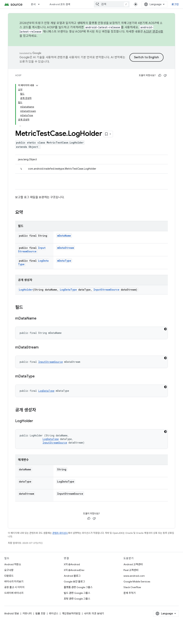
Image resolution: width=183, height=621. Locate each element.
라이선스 (53, 613)
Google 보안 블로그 (74, 581)
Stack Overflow (132, 587)
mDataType (64, 260)
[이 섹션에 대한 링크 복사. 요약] (26, 213)
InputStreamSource (32, 249)
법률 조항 (40, 613)
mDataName (64, 235)
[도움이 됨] (159, 75)
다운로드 (9, 575)
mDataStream (65, 247)
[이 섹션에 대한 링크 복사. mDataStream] (42, 347)
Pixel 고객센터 (130, 570)
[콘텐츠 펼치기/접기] (37, 85)
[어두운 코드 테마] (165, 329)
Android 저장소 (12, 564)
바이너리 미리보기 (13, 581)
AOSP (18, 75)
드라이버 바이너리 (13, 593)
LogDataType (68, 289)
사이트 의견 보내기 (94, 613)
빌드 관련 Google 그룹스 (77, 593)
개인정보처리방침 (71, 613)
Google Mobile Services (136, 581)
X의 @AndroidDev (74, 570)
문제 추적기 (129, 593)
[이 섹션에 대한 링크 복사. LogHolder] (36, 421)
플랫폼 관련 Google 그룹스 (78, 587)
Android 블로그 (72, 575)
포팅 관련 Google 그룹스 (77, 598)
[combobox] (112, 4)
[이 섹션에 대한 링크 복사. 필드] (26, 308)
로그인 (175, 4)
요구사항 (9, 570)
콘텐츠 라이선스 (60, 533)
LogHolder (26, 289)
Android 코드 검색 (60, 4)
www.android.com (134, 575)
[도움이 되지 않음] (165, 75)
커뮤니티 (27, 613)
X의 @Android (72, 564)
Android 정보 (11, 613)
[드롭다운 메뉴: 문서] (40, 4)
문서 (33, 4)
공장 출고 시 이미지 (14, 587)
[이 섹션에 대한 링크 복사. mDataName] (40, 318)
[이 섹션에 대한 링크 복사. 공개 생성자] (39, 410)
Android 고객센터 (133, 564)
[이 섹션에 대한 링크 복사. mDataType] (38, 376)
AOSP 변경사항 (153, 31)
